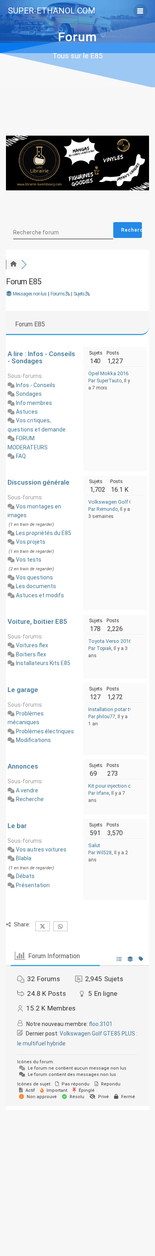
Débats (25, 876)
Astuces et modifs (40, 595)
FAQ (21, 456)
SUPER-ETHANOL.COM (51, 11)
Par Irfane (98, 793)
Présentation (33, 885)
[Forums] (13, 264)
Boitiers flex (31, 654)
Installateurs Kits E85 (43, 663)
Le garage (23, 690)
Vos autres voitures (41, 849)
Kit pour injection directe (116, 786)
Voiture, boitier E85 (37, 621)
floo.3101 (100, 1024)
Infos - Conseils (35, 385)
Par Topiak (99, 648)
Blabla (23, 858)
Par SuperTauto (105, 381)
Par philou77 (101, 716)
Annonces (23, 766)
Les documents (36, 586)
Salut (94, 845)
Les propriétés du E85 (43, 533)
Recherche (30, 799)
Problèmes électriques (45, 731)
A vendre (27, 790)
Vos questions (34, 577)
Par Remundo (103, 509)
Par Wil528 (100, 852)
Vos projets (30, 542)
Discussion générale (39, 482)
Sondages (29, 394)
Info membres (34, 403)
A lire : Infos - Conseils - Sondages (41, 357)
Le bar (17, 826)
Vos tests (28, 559)
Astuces (27, 411)
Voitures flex (32, 645)
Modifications (33, 740)
